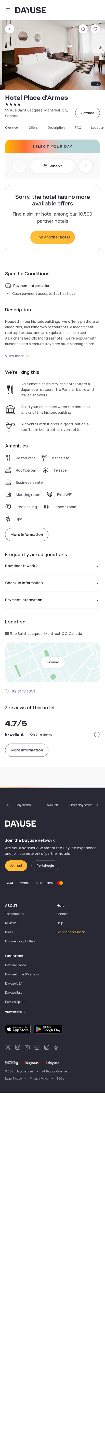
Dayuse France (15, 965)
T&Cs (60, 1078)
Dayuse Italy (13, 992)
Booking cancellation (71, 932)
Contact (62, 914)
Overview (11, 128)
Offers (33, 128)
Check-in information (24, 582)
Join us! (16, 865)
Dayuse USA (13, 983)
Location (97, 128)
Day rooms (23, 805)
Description (56, 128)
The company (14, 914)
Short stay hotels (80, 805)
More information (26, 534)
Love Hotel (52, 805)
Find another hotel (52, 237)
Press (9, 932)
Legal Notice (13, 1078)
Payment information (23, 599)
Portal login (45, 865)
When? (55, 166)
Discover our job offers (20, 941)
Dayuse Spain (14, 1002)
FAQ (78, 128)
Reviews (10, 923)
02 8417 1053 (23, 691)
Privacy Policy (39, 1078)
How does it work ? (21, 565)
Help (60, 923)
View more (15, 355)
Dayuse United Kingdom (22, 974)
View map (88, 113)
